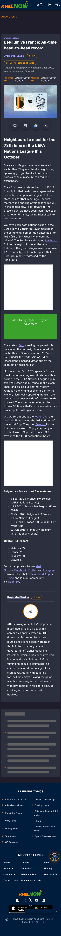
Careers (25, 862)
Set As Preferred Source (22, 63)
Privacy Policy (28, 874)
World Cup (40, 416)
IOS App (9, 578)
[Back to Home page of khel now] (15, 5)
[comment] (25, 126)
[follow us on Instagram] (24, 900)
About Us (8, 868)
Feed (46, 862)
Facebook (20, 570)
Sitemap (48, 868)
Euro (21, 345)
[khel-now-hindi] (57, 5)
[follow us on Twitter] (30, 900)
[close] (56, 911)
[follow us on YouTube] (37, 900)
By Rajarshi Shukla (14, 55)
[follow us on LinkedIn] (43, 900)
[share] (46, 126)
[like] (15, 126)
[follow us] (36, 126)
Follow (32, 56)
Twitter (32, 570)
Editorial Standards (31, 880)
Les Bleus (51, 240)
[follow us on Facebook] (18, 900)
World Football (11, 38)
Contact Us (9, 874)
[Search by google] (41, 5)
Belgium (40, 424)
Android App (42, 574)
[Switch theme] (49, 5)
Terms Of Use (10, 880)
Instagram (49, 570)
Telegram (13, 581)
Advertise (26, 868)
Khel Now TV (51, 874)
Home (6, 862)
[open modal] (54, 856)
